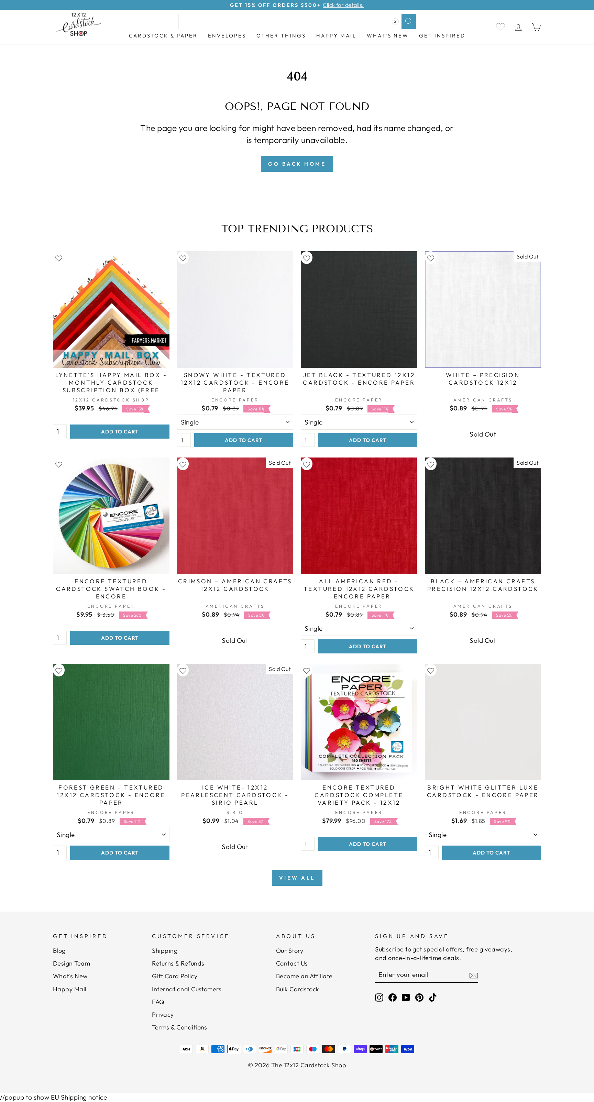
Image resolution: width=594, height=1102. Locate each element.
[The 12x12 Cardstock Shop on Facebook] (392, 997)
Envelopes (227, 35)
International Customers (186, 989)
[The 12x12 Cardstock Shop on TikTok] (433, 997)
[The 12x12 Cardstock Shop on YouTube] (406, 997)
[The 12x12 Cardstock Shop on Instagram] (379, 997)
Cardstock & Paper (163, 35)
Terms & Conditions (179, 1027)
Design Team (71, 963)
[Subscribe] (473, 975)
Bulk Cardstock (297, 989)
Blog (59, 951)
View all (297, 877)
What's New (388, 35)
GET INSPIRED (442, 35)
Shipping (164, 951)
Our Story (289, 951)
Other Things (281, 35)
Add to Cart (120, 431)
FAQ (158, 1002)
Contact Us (292, 963)
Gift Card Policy (174, 976)
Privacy (163, 1014)
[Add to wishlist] (59, 257)
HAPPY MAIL (336, 35)
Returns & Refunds (178, 963)
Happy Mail (70, 989)
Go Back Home (297, 164)
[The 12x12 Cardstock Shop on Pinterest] (419, 997)
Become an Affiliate (304, 976)
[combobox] (297, 21)
